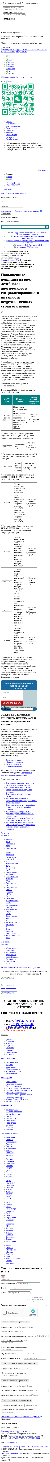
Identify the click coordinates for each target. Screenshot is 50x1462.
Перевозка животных (15, 1097)
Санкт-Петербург (13, 1114)
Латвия (9, 1204)
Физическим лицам (14, 760)
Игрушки (24, 1099)
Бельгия (9, 1151)
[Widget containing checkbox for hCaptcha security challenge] (19, 1312)
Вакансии (10, 1048)
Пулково (9, 1127)
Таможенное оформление (33, 237)
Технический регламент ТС (11, 924)
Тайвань (9, 1230)
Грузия (8, 1170)
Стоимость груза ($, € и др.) (12, 1405)
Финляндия (10, 1237)
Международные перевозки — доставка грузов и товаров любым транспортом (20, 814)
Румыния (9, 1220)
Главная (9, 1039)
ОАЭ (8, 1213)
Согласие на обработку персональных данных (20, 211)
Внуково (9, 1125)
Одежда (16, 1099)
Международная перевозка (12, 949)
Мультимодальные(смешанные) (13, 1072)
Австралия (10, 1137)
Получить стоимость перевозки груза (15, 1322)
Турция (9, 1233)
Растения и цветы (13, 1101)
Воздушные (11, 1067)
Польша (9, 1215)
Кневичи (9, 1129)
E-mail (4, 1293)
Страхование (11, 959)
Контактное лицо (9, 1284)
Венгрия (9, 1155)
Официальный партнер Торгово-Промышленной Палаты (24, 1447)
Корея (8, 1198)
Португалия (11, 1217)
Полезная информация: (6, 834)
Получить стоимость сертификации (15, 1381)
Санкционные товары (12, 906)
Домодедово (11, 1123)
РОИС (8, 903)
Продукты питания (14, 1084)
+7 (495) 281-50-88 (32, 1438)
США (8, 1226)
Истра (8, 1116)
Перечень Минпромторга (12, 899)
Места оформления (35, 242)
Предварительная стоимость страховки (17, 1410)
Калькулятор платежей (11, 858)
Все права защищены (10, 1453)
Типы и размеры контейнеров (11, 931)
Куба (8, 1202)
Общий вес (5, 1331)
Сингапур (10, 1224)
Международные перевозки (27, 234)
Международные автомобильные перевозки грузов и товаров (19, 819)
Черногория (11, 1241)
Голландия (10, 1163)
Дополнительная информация (13, 1305)
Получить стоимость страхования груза (16, 1400)
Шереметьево (11, 1120)
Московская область (14, 1112)
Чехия (8, 1245)
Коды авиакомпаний (12, 862)
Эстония (9, 1254)
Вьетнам (9, 1159)
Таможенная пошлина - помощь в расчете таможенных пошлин (20, 784)
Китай (8, 1196)
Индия (8, 1181)
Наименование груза (9, 1327)
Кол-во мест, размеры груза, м (13, 1336)
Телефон (5, 1288)
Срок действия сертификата (12, 1395)
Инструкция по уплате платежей (11, 851)
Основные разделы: (5, 943)
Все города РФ (12, 1110)
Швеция (9, 1252)
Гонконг (9, 1166)
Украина (9, 1235)
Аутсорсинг (35, 247)
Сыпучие (9, 1095)
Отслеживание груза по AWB (12, 879)
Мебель (9, 1099)
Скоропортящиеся (13, 1086)
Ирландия (10, 1185)
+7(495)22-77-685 (8, 52)
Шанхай (9, 1248)
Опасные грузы (26, 1090)
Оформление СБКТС (11, 888)
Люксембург (11, 1209)
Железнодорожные (13, 1069)
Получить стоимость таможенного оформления (19, 1363)
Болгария (9, 1153)
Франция (9, 1239)
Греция (9, 1168)
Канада (9, 1194)
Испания (9, 1187)
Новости (9, 1050)
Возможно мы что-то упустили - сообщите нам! (21, 967)
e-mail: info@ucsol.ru (19, 1026)
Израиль (9, 1176)
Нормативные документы (11, 873)
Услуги (9, 1043)
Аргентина (10, 1146)
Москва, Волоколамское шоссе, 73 (15, 193)
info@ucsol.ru (21, 52)
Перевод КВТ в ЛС (9, 894)
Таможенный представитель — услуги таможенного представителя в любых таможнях (21, 800)
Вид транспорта (7, 1354)
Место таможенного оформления (14, 1373)
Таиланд (9, 1228)
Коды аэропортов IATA (10, 868)
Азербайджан (11, 1142)
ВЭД (17, 258)
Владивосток (11, 1118)
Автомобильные (12, 1062)
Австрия (9, 1140)
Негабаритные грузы (23, 1095)
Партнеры (10, 1045)
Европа (9, 1172)
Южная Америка (13, 1258)
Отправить (6, 213)
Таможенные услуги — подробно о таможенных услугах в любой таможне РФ (20, 807)
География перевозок (9, 1133)
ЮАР (8, 1256)
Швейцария (11, 1250)
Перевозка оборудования (16, 1093)
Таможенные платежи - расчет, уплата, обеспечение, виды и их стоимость (19, 789)
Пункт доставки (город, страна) (14, 1347)
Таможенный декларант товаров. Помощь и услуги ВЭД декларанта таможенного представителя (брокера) (20, 825)
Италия (9, 1189)
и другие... (10, 1263)
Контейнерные (12, 1088)
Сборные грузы (12, 1090)
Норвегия (10, 1211)
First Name (5, 709)
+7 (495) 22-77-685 (16, 1438)
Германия (10, 1161)
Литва (8, 1207)
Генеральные (11, 1082)
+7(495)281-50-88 (39, 50)
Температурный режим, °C (12, 1358)
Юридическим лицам (15, 762)
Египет (9, 1174)
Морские (9, 1065)
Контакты (10, 1054)
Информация (11, 1052)
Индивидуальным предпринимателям (14, 765)
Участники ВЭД (35, 245)
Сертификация (12, 957)
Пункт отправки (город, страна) (14, 1340)
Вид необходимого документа (13, 1390)
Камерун (9, 1192)
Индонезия (10, 1183)
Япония (9, 1261)
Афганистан (11, 1148)
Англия (9, 1144)
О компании (11, 1041)
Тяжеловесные (25, 1088)
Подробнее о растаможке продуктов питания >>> (16, 774)
